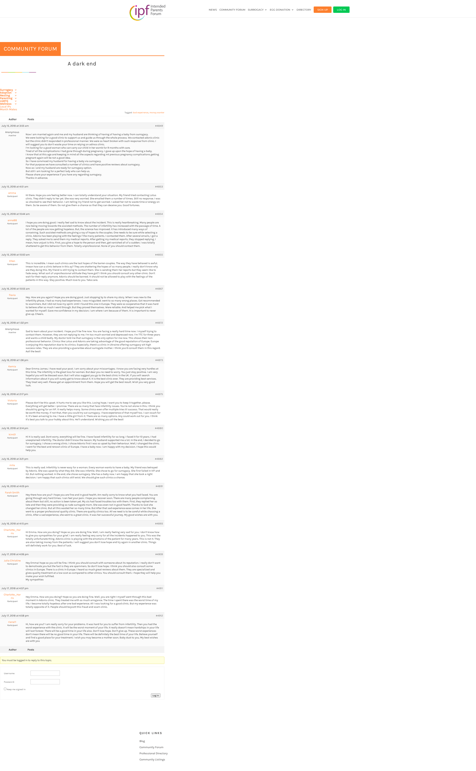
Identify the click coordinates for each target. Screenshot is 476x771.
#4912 (159, 615)
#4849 (159, 125)
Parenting (6, 98)
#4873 (159, 360)
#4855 (159, 254)
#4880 (159, 428)
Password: (9, 682)
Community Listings (152, 759)
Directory (304, 9)
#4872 (159, 322)
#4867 (159, 288)
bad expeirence (140, 112)
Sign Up (322, 9)
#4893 (159, 523)
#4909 (159, 554)
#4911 (159, 588)
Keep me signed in (16, 689)
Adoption (6, 92)
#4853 (159, 186)
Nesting (5, 95)
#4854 (159, 214)
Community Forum (232, 9)
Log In (341, 9)
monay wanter (156, 112)
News (213, 9)
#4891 (159, 486)
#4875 (159, 394)
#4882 (159, 458)
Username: (9, 673)
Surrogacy (255, 9)
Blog (142, 741)
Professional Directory (153, 753)
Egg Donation (280, 9)
